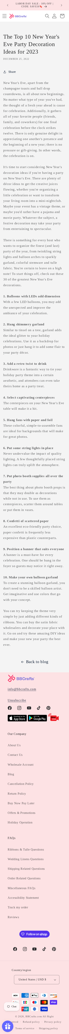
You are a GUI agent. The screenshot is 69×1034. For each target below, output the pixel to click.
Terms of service (24, 1028)
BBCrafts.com (33, 1016)
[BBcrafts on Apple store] (17, 720)
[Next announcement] (61, 5)
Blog (11, 774)
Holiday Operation (20, 822)
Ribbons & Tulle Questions (26, 849)
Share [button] (12, 71)
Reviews (13, 917)
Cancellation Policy (21, 783)
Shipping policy (48, 1028)
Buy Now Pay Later (21, 803)
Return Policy (17, 793)
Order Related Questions (24, 878)
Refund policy (31, 1022)
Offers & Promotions (21, 812)
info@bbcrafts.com (22, 689)
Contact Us (15, 754)
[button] (47, 16)
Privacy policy (53, 1022)
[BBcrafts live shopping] (53, 720)
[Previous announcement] (7, 5)
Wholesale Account (21, 764)
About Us (14, 745)
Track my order (18, 907)
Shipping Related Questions (26, 868)
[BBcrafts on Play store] (37, 720)
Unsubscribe (17, 700)
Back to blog (37, 662)
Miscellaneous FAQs (21, 888)
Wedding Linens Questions (26, 859)
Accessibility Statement (23, 897)
